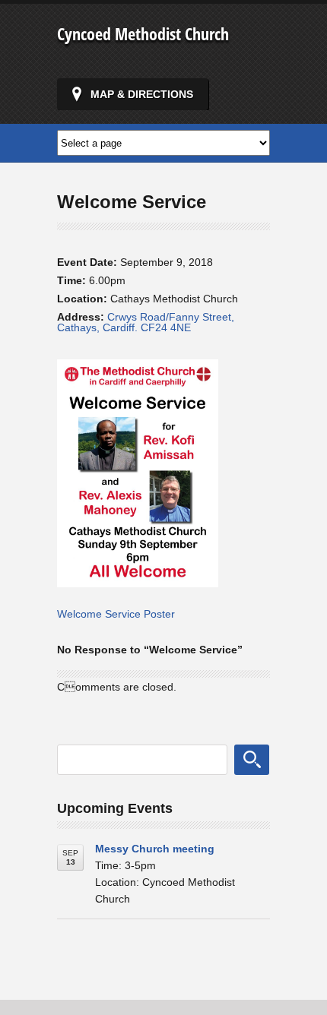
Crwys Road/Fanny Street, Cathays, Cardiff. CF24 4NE (145, 322)
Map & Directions (141, 94)
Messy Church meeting (154, 849)
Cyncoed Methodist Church (143, 33)
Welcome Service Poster (116, 614)
